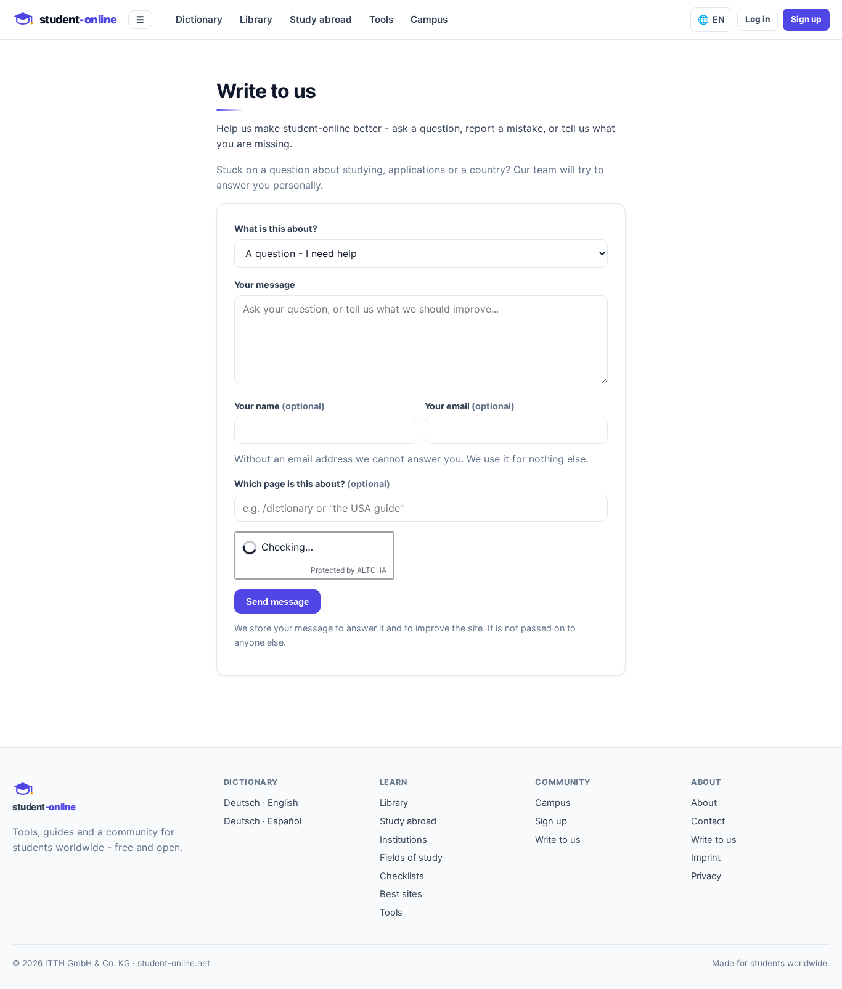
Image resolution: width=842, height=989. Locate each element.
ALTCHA (371, 570)
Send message (277, 601)
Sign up (806, 19)
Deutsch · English (261, 802)
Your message (264, 284)
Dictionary (199, 19)
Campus (429, 19)
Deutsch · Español (262, 821)
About (704, 802)
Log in (757, 19)
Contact (708, 821)
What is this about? (275, 228)
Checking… (287, 547)
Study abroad (321, 19)
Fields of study (411, 857)
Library (256, 19)
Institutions (403, 839)
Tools (381, 19)
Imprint (706, 857)
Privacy (706, 876)
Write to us (558, 839)
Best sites (401, 894)
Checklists (402, 876)
